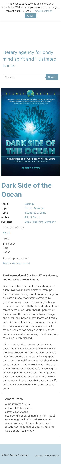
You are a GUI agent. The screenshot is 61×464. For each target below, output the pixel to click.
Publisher (6, 221)
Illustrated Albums (35, 212)
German (16, 263)
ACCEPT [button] (31, 16)
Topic (4, 203)
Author (5, 217)
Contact (39, 455)
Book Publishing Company (40, 221)
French (7, 263)
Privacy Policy (52, 455)
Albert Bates (32, 217)
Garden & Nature (34, 208)
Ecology (29, 203)
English (7, 232)
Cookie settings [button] (43, 10)
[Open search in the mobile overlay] (30, 77)
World (26, 263)
